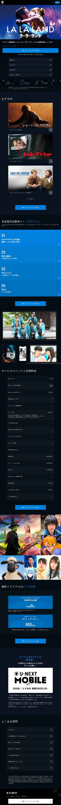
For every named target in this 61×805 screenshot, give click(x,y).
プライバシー (17, 796)
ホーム (8, 796)
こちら (41, 54)
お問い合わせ (24, 796)
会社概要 (12, 796)
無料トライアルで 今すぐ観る (30, 50)
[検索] (53, 2)
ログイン (57, 2)
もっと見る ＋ (30, 198)
